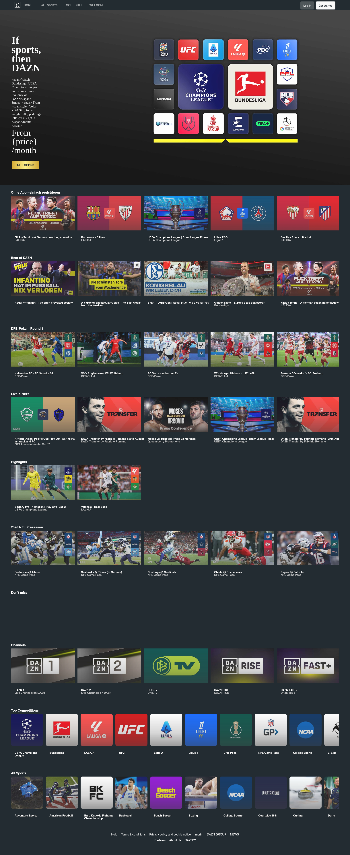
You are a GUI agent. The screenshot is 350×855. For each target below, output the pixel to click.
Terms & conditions (133, 834)
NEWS (234, 834)
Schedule (74, 5)
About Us (175, 840)
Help (114, 834)
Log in (307, 5)
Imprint (199, 834)
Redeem (160, 840)
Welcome (97, 5)
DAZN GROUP (216, 834)
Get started (325, 5)
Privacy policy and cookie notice (170, 834)
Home (28, 5)
